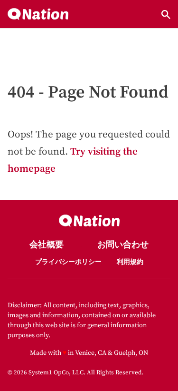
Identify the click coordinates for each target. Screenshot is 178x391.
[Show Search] (165, 14)
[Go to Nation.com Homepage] (38, 14)
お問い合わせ (123, 245)
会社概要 (46, 245)
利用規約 (130, 262)
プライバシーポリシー (68, 262)
